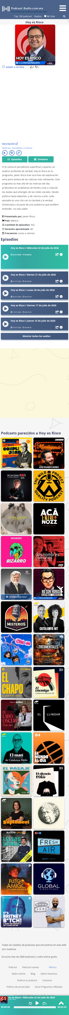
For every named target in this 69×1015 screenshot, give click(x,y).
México (52, 967)
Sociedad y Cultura (22, 147)
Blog (33, 973)
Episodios (16, 159)
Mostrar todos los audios (36, 336)
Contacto (47, 980)
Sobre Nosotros (49, 973)
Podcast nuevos (30, 967)
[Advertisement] (34, 106)
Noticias (6, 147)
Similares (42, 159)
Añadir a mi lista (15, 67)
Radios (38, 16)
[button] (64, 6)
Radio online (18, 973)
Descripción (9, 143)
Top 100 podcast (23, 16)
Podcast (13, 967)
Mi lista (50, 16)
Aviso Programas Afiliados (48, 986)
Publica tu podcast (27, 980)
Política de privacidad (18, 986)
